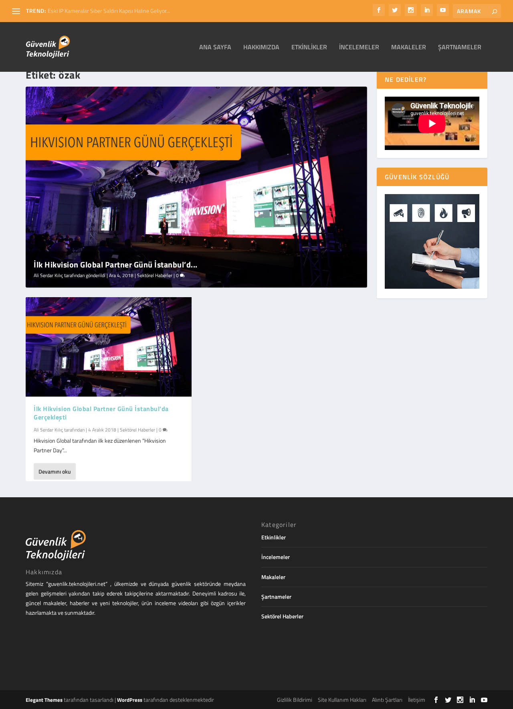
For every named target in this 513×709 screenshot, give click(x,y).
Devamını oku (54, 471)
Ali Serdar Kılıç (48, 275)
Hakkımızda (261, 48)
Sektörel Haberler (154, 275)
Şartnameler (459, 48)
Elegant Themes (44, 700)
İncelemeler (359, 48)
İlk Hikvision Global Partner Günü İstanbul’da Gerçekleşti (101, 413)
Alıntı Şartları (387, 699)
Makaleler (408, 48)
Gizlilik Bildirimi (294, 699)
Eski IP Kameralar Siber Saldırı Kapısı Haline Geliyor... (109, 10)
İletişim (416, 699)
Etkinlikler (309, 48)
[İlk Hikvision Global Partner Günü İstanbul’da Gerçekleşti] (109, 347)
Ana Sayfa (215, 48)
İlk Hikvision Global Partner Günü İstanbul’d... (116, 264)
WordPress (129, 700)
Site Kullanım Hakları (342, 699)
